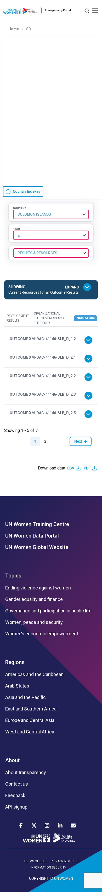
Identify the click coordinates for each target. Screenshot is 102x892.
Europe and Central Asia (29, 720)
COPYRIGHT (39, 878)
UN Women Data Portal (32, 536)
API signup (16, 807)
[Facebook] (21, 825)
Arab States (17, 686)
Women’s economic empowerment (41, 634)
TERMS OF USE (34, 861)
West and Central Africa (29, 732)
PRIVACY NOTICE (63, 861)
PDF (87, 468)
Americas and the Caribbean (34, 674)
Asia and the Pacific (25, 697)
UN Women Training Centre (37, 524)
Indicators (85, 318)
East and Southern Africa (30, 709)
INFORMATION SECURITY (48, 867)
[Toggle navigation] (95, 10)
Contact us (16, 784)
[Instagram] (47, 825)
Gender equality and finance (34, 599)
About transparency (25, 772)
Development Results (18, 318)
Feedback (15, 795)
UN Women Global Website (36, 547)
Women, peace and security (34, 622)
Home (13, 29)
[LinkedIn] (60, 825)
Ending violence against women (38, 588)
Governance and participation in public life (48, 611)
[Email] (73, 825)
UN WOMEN (63, 878)
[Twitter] (34, 825)
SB (28, 29)
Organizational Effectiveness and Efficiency (49, 318)
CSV (70, 468)
